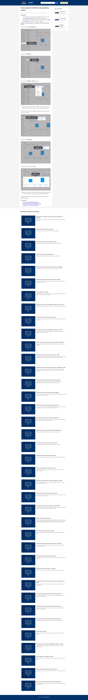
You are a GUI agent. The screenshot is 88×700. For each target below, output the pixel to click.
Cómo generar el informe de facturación (30, 202)
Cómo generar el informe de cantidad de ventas (32, 203)
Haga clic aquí (28, 18)
